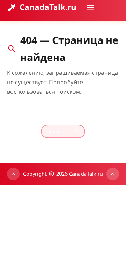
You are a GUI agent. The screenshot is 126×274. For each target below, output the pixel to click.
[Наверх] (13, 174)
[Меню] (90, 7)
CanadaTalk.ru (48, 7)
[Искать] (111, 28)
